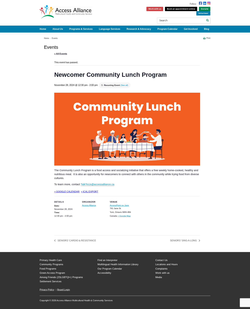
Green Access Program (52, 273)
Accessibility (104, 273)
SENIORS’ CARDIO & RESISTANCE (76, 240)
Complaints (161, 268)
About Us (58, 29)
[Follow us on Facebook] (200, 3)
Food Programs (48, 268)
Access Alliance (89, 205)
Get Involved (191, 29)
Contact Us (161, 260)
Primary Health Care (51, 260)
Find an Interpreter (107, 260)
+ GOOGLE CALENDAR (67, 191)
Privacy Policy (47, 289)
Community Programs (51, 264)
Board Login (63, 289)
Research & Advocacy (139, 29)
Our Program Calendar (110, 268)
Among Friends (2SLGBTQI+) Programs (61, 277)
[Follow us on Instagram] (208, 3)
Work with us (154, 9)
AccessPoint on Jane (119, 205)
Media (158, 277)
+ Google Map (124, 216)
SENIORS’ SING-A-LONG (183, 240)
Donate (204, 9)
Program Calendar (167, 29)
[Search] (207, 20)
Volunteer (203, 13)
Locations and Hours (166, 264)
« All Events (60, 54)
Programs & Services (81, 29)
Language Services (109, 29)
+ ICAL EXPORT (89, 191)
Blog (206, 29)
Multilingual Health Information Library (118, 264)
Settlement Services (50, 281)
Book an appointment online (181, 9)
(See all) (124, 85)
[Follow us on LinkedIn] (204, 3)
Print (208, 38)
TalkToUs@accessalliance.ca (97, 184)
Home (43, 29)
